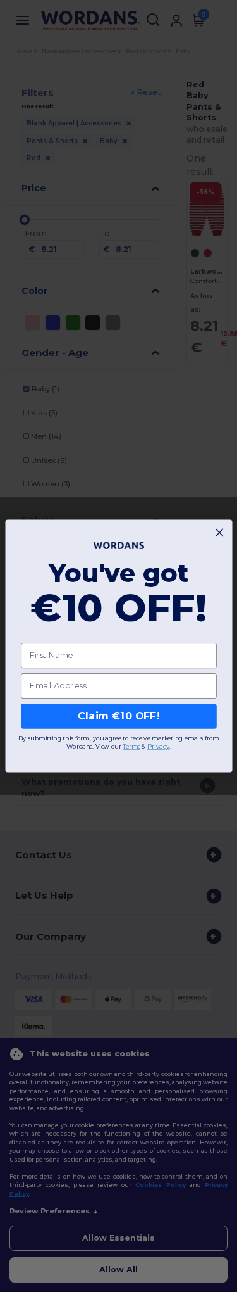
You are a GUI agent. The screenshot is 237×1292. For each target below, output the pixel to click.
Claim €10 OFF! (118, 716)
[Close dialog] (219, 533)
